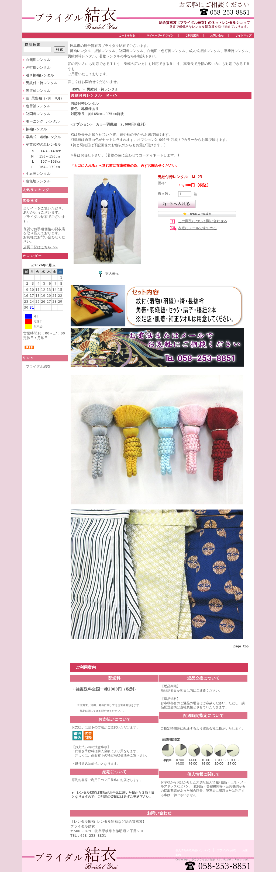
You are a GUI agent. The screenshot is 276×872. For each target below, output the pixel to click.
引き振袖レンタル (40, 75)
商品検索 (33, 45)
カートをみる (127, 35)
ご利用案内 (192, 35)
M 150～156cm (45, 156)
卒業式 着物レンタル (43, 137)
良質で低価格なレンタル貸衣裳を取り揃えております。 (209, 27)
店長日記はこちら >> (40, 247)
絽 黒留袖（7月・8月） (45, 98)
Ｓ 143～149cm (46, 151)
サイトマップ (243, 35)
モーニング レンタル (43, 121)
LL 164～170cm (45, 167)
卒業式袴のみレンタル (43, 144)
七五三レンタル (38, 174)
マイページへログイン (160, 35)
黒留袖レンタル (38, 91)
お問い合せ (217, 35)
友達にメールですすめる (197, 228)
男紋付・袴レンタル (41, 83)
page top (241, 646)
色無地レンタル (38, 181)
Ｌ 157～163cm (46, 161)
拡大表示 (112, 273)
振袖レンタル (36, 129)
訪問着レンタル (38, 114)
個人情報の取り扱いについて (193, 850)
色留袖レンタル (38, 106)
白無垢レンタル (38, 60)
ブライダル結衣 (38, 366)
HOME (76, 89)
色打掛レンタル (38, 67)
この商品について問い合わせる (202, 221)
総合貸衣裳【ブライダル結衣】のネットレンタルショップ (204, 22)
